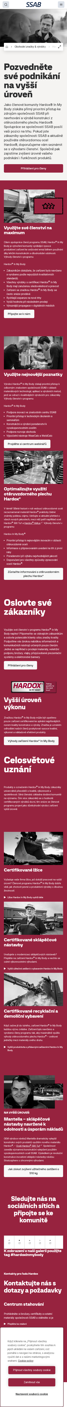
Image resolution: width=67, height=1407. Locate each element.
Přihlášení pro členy (33, 168)
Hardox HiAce (32, 523)
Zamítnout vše (32, 1382)
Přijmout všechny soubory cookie (32, 1370)
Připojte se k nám (19, 314)
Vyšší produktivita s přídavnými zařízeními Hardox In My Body (35, 1049)
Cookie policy (26, 1360)
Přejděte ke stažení (17, 1323)
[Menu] (61, 4)
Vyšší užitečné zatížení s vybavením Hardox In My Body (34, 968)
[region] (32, 1367)
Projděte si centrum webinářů (27, 444)
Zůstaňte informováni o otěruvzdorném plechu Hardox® (33, 574)
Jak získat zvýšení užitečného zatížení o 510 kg (33, 1171)
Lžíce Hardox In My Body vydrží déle (25, 897)
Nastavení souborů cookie (32, 1394)
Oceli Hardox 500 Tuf (28, 1145)
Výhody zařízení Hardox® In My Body (31, 741)
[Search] (6, 4)
